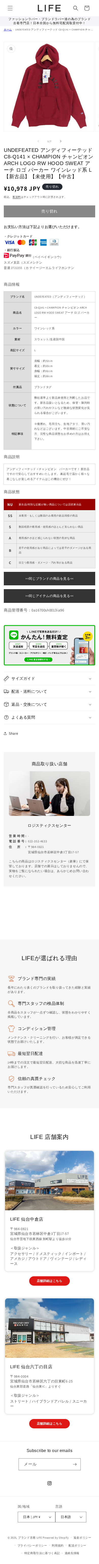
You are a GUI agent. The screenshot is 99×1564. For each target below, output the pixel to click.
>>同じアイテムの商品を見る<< (49, 596)
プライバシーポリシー (32, 1545)
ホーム (8, 29)
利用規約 (58, 1545)
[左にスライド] (38, 141)
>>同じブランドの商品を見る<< (49, 578)
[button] (10, 8)
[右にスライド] (60, 141)
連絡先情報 (72, 1553)
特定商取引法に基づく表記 (42, 1553)
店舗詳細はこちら (49, 1281)
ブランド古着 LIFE (30, 1537)
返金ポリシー (82, 1537)
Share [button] (13, 733)
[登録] (74, 1464)
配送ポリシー (77, 1545)
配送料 (17, 197)
